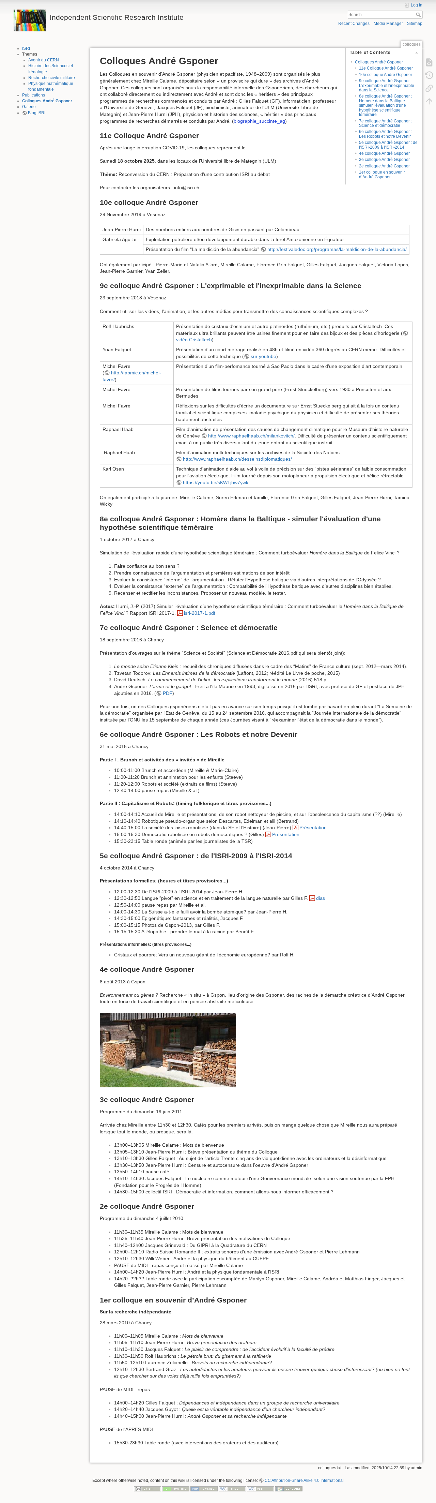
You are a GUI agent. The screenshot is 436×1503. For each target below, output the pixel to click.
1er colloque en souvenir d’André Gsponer (382, 174)
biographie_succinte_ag (259, 121)
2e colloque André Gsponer (384, 166)
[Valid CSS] (260, 1488)
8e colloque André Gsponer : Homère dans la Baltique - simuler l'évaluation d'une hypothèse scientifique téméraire (385, 105)
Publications (33, 95)
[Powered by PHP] (204, 1488)
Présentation (313, 827)
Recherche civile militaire (51, 77)
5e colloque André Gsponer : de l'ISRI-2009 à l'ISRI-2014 (388, 144)
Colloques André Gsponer (47, 101)
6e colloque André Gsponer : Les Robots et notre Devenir (385, 133)
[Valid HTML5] (232, 1488)
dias (320, 898)
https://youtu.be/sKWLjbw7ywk (215, 482)
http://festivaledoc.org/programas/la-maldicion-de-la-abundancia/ (337, 249)
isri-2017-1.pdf (199, 613)
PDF (167, 693)
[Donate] (175, 1488)
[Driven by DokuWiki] (288, 1488)
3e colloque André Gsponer (384, 159)
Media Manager (388, 23)
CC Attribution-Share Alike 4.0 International (304, 1480)
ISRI (26, 48)
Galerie (29, 106)
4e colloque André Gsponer (384, 153)
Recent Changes (354, 23)
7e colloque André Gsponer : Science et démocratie (385, 123)
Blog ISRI (36, 112)
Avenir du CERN (43, 60)
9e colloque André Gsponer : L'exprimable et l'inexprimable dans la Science (386, 85)
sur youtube (263, 356)
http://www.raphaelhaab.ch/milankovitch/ (251, 435)
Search (419, 14)
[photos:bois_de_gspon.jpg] (168, 1050)
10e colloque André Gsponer (385, 74)
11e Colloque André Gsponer (386, 68)
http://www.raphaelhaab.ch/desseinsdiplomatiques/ (237, 459)
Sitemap (414, 23)
